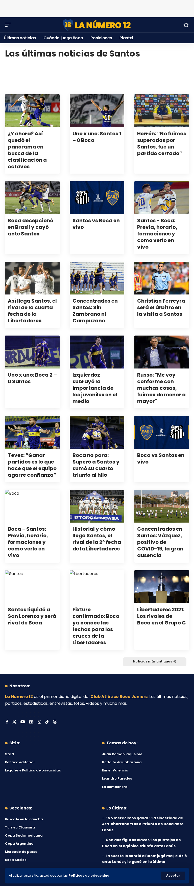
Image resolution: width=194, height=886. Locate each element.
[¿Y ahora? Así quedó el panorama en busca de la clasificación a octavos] (32, 110)
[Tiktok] (47, 722)
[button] (173, 876)
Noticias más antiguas (152, 661)
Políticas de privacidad (88, 875)
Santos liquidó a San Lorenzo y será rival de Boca (32, 616)
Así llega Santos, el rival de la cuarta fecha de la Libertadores (32, 310)
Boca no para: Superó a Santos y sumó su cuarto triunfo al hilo (95, 465)
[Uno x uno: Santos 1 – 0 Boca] (97, 110)
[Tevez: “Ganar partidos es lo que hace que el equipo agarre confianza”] (32, 432)
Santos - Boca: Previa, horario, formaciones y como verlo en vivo (157, 233)
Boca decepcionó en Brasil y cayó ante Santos (30, 227)
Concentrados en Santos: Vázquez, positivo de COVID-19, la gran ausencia (160, 542)
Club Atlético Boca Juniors (119, 696)
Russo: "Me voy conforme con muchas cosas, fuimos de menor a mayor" (161, 388)
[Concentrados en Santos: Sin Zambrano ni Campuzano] (97, 278)
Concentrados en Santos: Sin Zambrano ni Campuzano (95, 310)
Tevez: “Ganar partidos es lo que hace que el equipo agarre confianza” (32, 465)
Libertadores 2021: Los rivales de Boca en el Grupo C (161, 616)
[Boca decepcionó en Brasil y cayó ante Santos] (32, 197)
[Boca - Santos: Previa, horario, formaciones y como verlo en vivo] (32, 506)
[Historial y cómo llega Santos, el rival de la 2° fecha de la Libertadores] (97, 506)
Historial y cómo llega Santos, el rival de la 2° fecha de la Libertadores (96, 538)
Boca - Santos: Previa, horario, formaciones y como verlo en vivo (28, 542)
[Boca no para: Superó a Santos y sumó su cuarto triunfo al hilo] (97, 432)
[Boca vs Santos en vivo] (161, 432)
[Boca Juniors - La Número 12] (97, 25)
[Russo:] (161, 352)
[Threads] (55, 722)
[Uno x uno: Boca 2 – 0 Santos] (32, 352)
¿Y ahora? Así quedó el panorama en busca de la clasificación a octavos (27, 150)
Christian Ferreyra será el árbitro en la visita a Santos (161, 307)
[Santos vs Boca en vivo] (97, 197)
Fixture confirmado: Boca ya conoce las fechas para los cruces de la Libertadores (95, 626)
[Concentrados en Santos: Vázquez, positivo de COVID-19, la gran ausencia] (161, 506)
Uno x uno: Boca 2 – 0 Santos (32, 378)
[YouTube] (23, 722)
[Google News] (31, 722)
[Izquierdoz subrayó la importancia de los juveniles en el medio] (97, 352)
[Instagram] (39, 722)
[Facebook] (7, 722)
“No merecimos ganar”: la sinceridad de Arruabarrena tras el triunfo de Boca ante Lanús (143, 824)
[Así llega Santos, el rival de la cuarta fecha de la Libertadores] (32, 278)
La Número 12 (19, 696)
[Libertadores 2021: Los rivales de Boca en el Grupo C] (161, 586)
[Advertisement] (97, 7)
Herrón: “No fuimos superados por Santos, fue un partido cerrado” (161, 143)
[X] (14, 722)
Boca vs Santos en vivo (160, 458)
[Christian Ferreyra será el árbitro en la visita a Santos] (161, 278)
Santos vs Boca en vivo (96, 224)
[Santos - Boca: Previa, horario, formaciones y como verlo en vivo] (161, 197)
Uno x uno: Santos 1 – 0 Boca (96, 137)
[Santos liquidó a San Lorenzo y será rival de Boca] (32, 586)
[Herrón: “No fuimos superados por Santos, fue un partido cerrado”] (161, 110)
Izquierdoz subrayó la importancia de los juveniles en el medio (94, 388)
